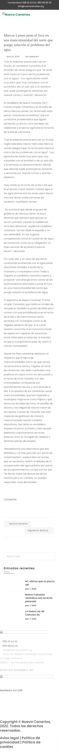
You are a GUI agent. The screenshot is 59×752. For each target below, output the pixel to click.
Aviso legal (9, 738)
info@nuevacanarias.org (31, 6)
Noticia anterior (18, 523)
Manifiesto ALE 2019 (11, 690)
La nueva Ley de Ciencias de (34, 613)
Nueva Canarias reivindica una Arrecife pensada (38, 598)
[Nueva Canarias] (16, 14)
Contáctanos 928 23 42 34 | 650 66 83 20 (29, 2)
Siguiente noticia (38, 530)
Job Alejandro (32, 56)
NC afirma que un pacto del (40, 583)
